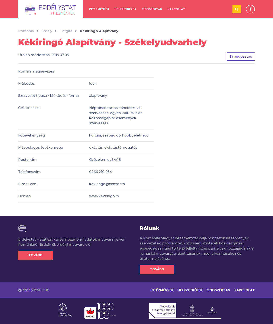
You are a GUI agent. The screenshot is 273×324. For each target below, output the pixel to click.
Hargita (66, 31)
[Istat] (50, 9)
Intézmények (99, 9)
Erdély (46, 31)
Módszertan (152, 9)
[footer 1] (66, 310)
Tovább (35, 255)
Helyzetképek (125, 9)
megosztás (241, 56)
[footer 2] (100, 310)
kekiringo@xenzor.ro (107, 184)
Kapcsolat (176, 9)
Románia (26, 31)
